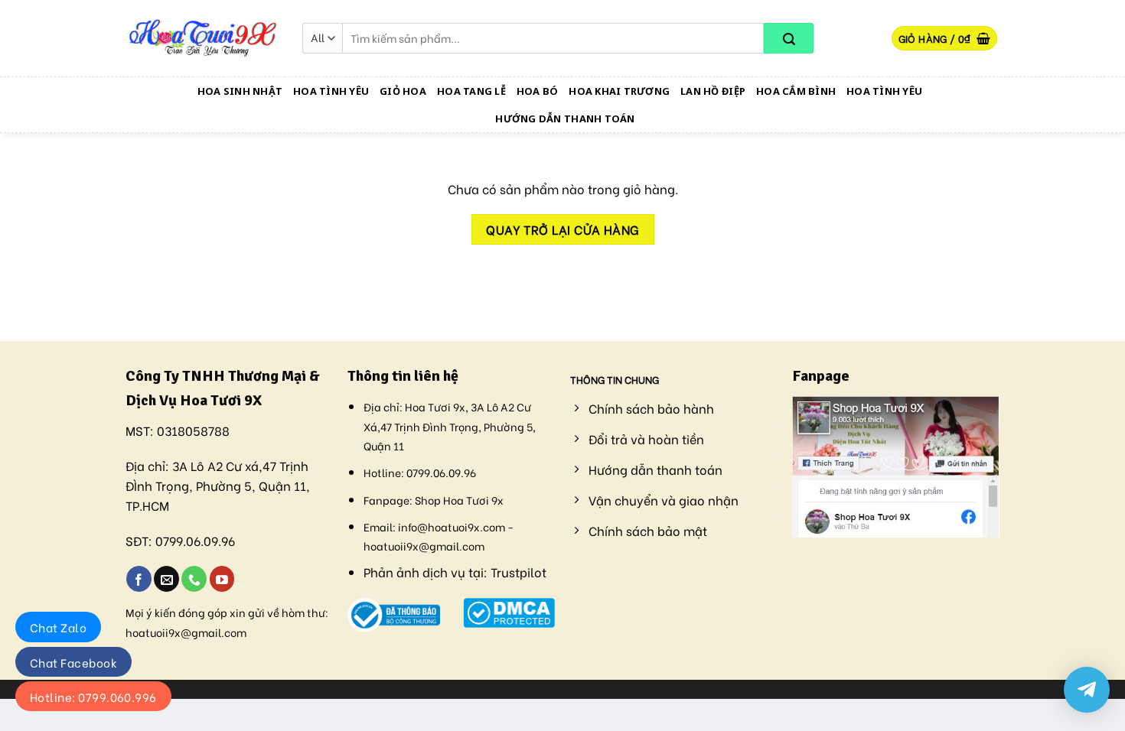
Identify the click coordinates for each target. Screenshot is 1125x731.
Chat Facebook (73, 662)
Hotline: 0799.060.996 (93, 696)
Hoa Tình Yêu (331, 91)
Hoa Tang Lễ (471, 91)
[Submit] (789, 38)
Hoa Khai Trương (619, 91)
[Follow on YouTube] (222, 579)
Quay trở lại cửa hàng (562, 229)
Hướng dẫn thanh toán (564, 118)
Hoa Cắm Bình (796, 91)
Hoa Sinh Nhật (239, 91)
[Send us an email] (166, 579)
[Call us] (194, 579)
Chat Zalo (58, 627)
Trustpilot (518, 571)
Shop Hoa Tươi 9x (459, 500)
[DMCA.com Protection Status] (509, 610)
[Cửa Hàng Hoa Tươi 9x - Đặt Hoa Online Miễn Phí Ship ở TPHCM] (202, 38)
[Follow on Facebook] (139, 579)
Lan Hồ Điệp (712, 91)
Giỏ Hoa (403, 91)
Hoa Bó (538, 91)
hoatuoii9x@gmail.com (186, 632)
